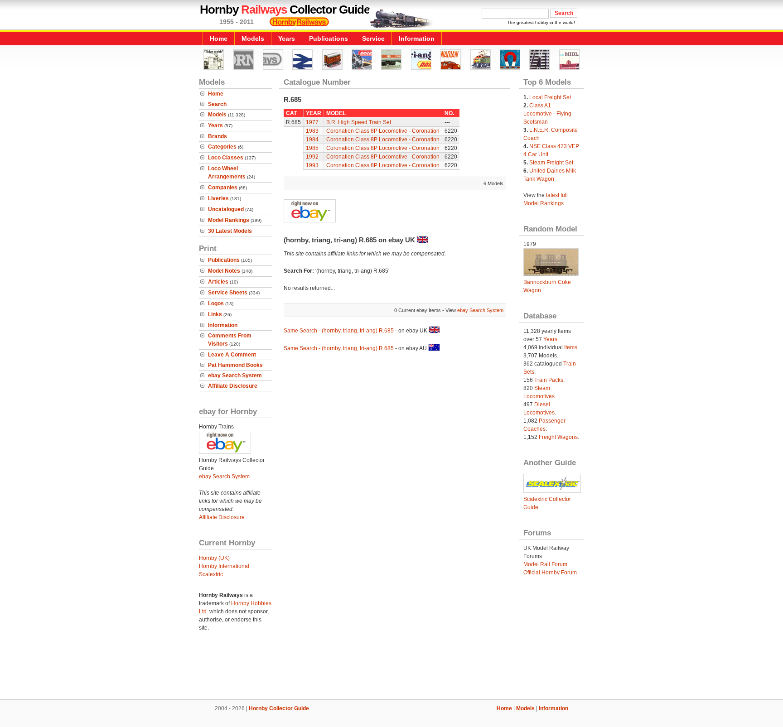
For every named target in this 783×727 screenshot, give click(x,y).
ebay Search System (235, 375)
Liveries (218, 198)
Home (218, 38)
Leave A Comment (232, 354)
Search (217, 104)
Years (286, 38)
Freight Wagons (558, 437)
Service (373, 38)
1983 (312, 131)
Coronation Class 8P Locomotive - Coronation (383, 131)
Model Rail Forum (545, 564)
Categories (222, 147)
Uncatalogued (226, 209)
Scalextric (211, 574)
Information (417, 38)
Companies (222, 187)
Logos (216, 303)
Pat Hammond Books (235, 365)
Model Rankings (228, 220)
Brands (217, 136)
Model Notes (224, 271)
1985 (312, 148)
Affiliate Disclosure (232, 386)
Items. (571, 347)
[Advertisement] (391, 668)
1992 (312, 157)
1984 (312, 139)
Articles (218, 282)
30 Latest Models (230, 231)
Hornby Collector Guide (279, 708)
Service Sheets (227, 292)
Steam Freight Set (551, 162)
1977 (312, 122)
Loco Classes (225, 157)
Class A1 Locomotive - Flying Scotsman (547, 113)
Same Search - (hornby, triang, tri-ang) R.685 (339, 330)
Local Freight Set (550, 97)
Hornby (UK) (214, 558)
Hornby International (224, 566)
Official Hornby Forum (550, 572)
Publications (328, 38)
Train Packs (548, 380)
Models (253, 38)
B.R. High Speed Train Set (358, 122)
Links (215, 314)
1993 (312, 165)
